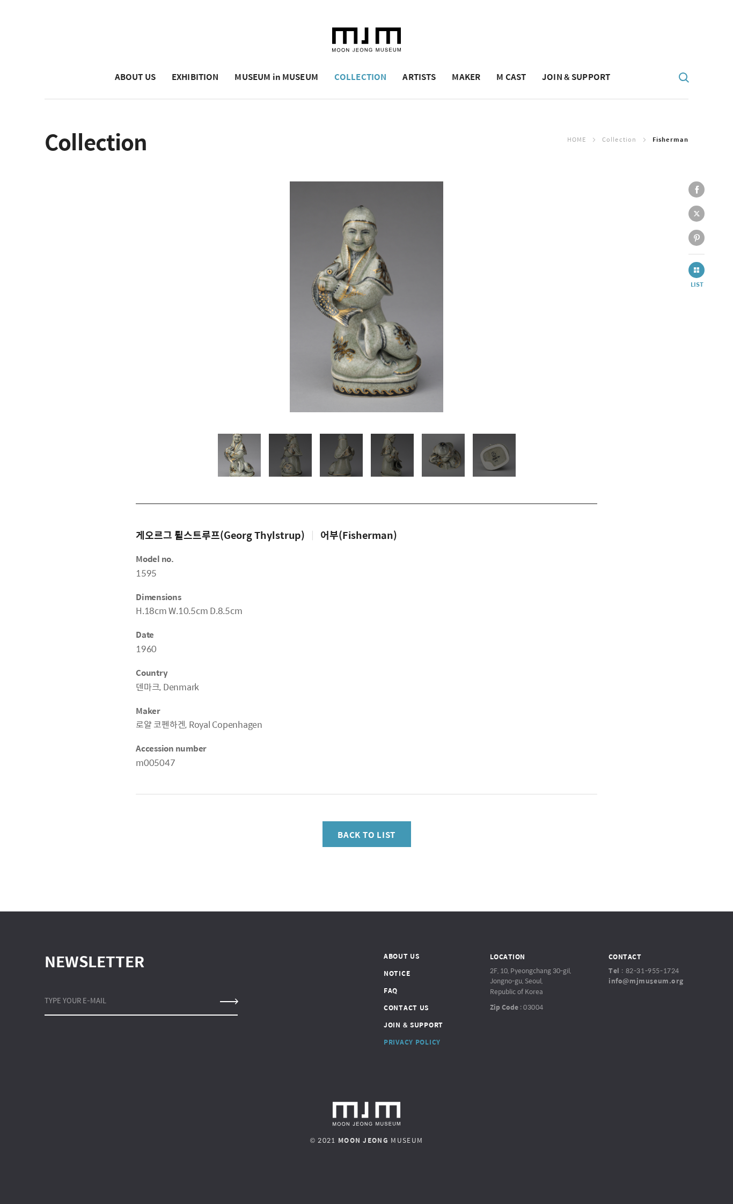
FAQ (391, 990)
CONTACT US (406, 1007)
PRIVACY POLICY (412, 1042)
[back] (696, 270)
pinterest (696, 238)
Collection (619, 139)
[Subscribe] (228, 1001)
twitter (696, 214)
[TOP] (690, 1180)
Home (576, 139)
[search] (684, 76)
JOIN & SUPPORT (413, 1025)
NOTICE (397, 973)
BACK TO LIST (366, 834)
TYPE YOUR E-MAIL (75, 1000)
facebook (696, 189)
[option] (366, 296)
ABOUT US (402, 956)
